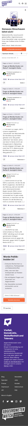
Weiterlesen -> (21, 159)
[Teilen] (4, 82)
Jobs (16, 380)
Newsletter (18, 377)
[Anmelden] (22, 3)
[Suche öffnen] (19, 3)
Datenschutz (19, 387)
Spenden (4, 380)
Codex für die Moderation (12, 362)
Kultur (5, 79)
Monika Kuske (11, 74)
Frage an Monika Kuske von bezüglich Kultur (13, 67)
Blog (2, 377)
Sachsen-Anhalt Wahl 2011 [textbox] (10, 53)
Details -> (22, 82)
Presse (3, 383)
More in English (6, 395)
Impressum (5, 387)
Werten (6, 366)
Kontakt (17, 383)
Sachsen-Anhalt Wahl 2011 (9, 57)
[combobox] (10, 53)
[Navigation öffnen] (26, 3)
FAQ (16, 390)
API (2, 390)
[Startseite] (6, 3)
